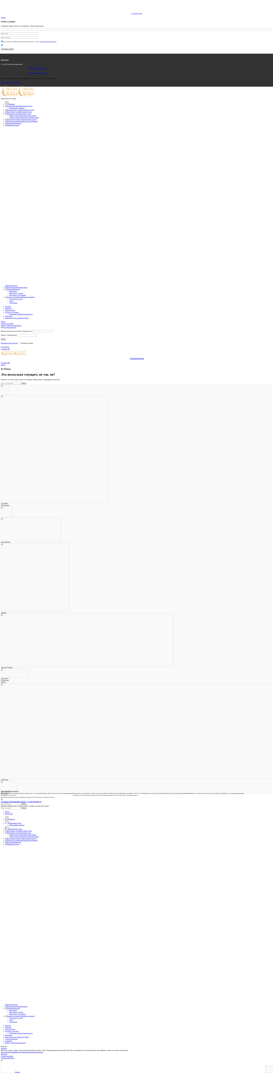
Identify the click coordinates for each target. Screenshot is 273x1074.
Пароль (9, 335)
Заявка (3, 17)
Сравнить (8, 1041)
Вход (3, 339)
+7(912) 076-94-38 (37, 68)
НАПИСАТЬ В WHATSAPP (11, 82)
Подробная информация (18, 1052)
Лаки (11, 301)
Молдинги (13, 291)
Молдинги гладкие (16, 293)
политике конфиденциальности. (48, 41)
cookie (16, 1050)
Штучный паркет (30, 116)
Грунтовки (13, 303)
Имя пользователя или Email (16, 331)
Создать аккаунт (10, 327)
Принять (40, 1052)
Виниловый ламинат (17, 108)
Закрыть (4, 1048)
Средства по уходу (16, 299)
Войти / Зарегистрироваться (15, 1043)
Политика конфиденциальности (21, 314)
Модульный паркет (32, 118)
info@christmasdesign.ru (138, 10)
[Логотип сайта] (9, 97)
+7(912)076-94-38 (136, 13)
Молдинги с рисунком (17, 295)
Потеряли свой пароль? (9, 343)
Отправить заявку (7, 49)
